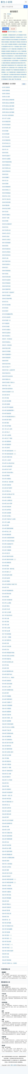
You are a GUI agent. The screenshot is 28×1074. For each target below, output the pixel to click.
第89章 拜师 (5, 360)
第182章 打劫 (5, 649)
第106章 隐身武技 (6, 413)
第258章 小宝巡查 (6, 885)
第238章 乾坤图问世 (7, 823)
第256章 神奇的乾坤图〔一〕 (9, 879)
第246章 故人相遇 (6, 848)
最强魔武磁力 (12, 37)
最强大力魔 (11, 60)
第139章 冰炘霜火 (6, 516)
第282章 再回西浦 (6, 960)
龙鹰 (3, 1019)
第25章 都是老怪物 (7, 162)
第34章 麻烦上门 (6, 190)
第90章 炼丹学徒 (6, 363)
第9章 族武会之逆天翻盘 (8, 112)
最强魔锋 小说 (17, 60)
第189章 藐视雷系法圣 (7, 671)
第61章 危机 (5, 273)
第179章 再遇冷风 (6, 640)
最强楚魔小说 (22, 53)
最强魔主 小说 (4, 72)
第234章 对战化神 (6, 811)
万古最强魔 (11, 74)
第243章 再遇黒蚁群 (7, 839)
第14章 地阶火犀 (6, 127)
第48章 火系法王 (6, 233)
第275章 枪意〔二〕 (7, 938)
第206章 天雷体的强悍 (7, 724)
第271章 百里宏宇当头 (7, 926)
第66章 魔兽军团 (6, 289)
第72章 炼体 (5, 308)
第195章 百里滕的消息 (7, 690)
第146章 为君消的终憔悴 (8, 537)
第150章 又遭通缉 (6, 550)
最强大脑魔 (15, 53)
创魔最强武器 (13, 63)
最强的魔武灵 (13, 42)
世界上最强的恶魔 (18, 65)
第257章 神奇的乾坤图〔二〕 (9, 882)
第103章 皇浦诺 (6, 404)
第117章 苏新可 (6, 447)
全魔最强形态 (16, 77)
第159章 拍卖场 (6, 578)
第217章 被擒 (5, 758)
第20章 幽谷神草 (6, 146)
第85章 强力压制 (6, 348)
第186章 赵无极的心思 (7, 662)
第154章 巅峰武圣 (6, 562)
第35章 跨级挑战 (6, 193)
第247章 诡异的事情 (7, 851)
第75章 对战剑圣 (6, 317)
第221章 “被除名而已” (7, 770)
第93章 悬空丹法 (6, 373)
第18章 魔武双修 (6, 140)
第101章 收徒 (5, 398)
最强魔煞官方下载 (21, 49)
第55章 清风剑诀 (6, 255)
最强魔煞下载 (9, 70)
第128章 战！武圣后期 (7, 481)
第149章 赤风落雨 (6, 547)
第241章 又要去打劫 (7, 832)
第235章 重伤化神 (6, 814)
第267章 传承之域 (6, 913)
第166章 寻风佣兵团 (7, 600)
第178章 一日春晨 (6, 637)
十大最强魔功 (16, 46)
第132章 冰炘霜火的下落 (8, 494)
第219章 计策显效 (6, 764)
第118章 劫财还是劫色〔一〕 (9, 450)
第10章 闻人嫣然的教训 (8, 115)
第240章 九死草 (6, 829)
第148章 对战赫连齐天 (7, 544)
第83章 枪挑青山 (6, 342)
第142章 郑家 (5, 525)
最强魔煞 (3, 53)
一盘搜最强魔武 (5, 37)
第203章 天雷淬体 (6, 714)
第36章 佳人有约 (6, 196)
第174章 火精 (5, 624)
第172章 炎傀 (5, 618)
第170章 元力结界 (6, 612)
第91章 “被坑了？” (6, 367)
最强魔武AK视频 (22, 35)
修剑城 (3, 1045)
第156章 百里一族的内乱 (8, 568)
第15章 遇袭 (5, 131)
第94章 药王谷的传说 (7, 376)
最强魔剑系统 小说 (20, 37)
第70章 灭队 (5, 301)
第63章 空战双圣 (6, 280)
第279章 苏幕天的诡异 (7, 950)
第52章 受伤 (5, 245)
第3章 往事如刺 (6, 93)
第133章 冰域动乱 (6, 497)
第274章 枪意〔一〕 (7, 935)
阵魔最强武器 (10, 65)
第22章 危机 (5, 152)
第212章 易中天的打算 (7, 742)
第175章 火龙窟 (6, 627)
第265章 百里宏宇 (6, 907)
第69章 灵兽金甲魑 (7, 298)
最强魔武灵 (5, 79)
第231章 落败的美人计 (7, 801)
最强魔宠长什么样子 (6, 49)
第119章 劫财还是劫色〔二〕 (9, 454)
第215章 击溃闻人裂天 (7, 752)
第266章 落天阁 (6, 910)
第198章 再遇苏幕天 (7, 699)
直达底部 (13, 29)
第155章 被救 (5, 565)
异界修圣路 (4, 1002)
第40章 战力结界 (6, 208)
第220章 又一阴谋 (6, 767)
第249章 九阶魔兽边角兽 (8, 857)
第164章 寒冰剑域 (6, 593)
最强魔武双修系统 (21, 72)
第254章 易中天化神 (7, 873)
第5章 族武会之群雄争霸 (8, 99)
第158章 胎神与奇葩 (7, 575)
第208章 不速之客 (6, 730)
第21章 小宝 (5, 149)
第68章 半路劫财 (6, 295)
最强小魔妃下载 (12, 79)
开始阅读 (5, 29)
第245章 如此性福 (6, 845)
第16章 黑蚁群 (5, 134)
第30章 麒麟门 (5, 177)
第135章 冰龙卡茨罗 (7, 503)
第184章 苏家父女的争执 (8, 655)
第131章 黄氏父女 (6, 491)
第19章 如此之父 (6, 143)
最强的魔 (19, 79)
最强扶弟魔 (20, 63)
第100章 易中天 (6, 395)
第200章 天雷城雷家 (7, 705)
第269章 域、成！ (6, 919)
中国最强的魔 (16, 70)
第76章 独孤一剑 (6, 320)
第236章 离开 (5, 817)
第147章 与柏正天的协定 (8, 541)
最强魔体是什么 (11, 56)
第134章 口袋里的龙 (7, 500)
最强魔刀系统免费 (21, 42)
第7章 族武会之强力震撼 (8, 106)
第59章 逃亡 (5, 267)
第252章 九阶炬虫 (6, 867)
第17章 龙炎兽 (5, 137)
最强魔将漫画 (9, 53)
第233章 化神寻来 (6, 808)
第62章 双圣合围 (6, 277)
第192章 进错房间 (6, 680)
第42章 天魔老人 (6, 214)
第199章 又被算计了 (7, 702)
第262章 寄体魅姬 (6, 898)
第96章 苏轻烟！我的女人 (8, 382)
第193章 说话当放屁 (7, 683)
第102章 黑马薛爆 (6, 401)
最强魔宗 (8, 51)
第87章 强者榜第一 (7, 354)
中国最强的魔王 (12, 72)
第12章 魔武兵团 (6, 121)
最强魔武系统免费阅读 (6, 77)
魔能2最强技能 (6, 63)
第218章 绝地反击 (6, 761)
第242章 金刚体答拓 (7, 836)
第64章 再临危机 (6, 283)
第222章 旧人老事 (6, 773)
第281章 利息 (5, 957)
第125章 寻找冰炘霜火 (7, 472)
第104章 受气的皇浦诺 (7, 407)
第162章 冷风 (5, 587)
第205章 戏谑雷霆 (6, 721)
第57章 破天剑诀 (6, 261)
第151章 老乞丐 (6, 553)
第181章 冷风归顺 (6, 646)
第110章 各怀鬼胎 (6, 426)
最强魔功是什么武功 (16, 51)
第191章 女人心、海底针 (8, 677)
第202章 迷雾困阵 (6, 711)
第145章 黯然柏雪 (6, 534)
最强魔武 (4, 972)
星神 (3, 1011)
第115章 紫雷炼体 (6, 441)
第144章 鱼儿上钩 (6, 531)
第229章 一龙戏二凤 (7, 795)
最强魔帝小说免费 (17, 44)
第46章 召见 (5, 227)
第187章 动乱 (5, 665)
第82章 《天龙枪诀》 (7, 339)
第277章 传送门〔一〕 (7, 944)
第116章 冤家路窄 (6, 444)
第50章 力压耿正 (6, 239)
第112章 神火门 (6, 432)
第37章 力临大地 (6, 199)
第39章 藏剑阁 (5, 205)
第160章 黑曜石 (6, 581)
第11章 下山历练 (6, 118)
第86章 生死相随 (6, 351)
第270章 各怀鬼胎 (6, 923)
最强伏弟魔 (18, 56)
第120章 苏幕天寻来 (7, 457)
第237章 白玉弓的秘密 (7, 820)
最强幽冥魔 (23, 74)
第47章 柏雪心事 (6, 230)
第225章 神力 (5, 783)
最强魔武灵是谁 (10, 39)
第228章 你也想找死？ (7, 792)
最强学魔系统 (17, 74)
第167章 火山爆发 (6, 603)
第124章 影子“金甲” (7, 469)
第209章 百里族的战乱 (7, 733)
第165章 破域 (5, 596)
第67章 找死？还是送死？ (8, 292)
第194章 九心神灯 (6, 686)
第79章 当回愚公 (6, 329)
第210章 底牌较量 (6, 736)
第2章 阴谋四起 (6, 90)
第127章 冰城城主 (6, 478)
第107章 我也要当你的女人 (8, 416)
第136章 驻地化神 (6, 506)
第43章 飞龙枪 (5, 217)
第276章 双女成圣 (6, 941)
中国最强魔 (23, 51)
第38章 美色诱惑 (6, 202)
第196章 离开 (5, 693)
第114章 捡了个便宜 (7, 438)
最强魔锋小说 (23, 70)
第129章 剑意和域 (6, 485)
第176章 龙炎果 (6, 631)
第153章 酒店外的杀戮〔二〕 (9, 559)
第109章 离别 (5, 422)
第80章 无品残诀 (6, 332)
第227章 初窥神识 (6, 789)
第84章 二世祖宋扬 (7, 345)
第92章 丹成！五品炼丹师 (8, 370)
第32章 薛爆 (5, 183)
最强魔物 (10, 44)
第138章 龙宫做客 (6, 513)
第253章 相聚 (5, 870)
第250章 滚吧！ (6, 860)
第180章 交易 (5, 643)
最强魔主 (7, 42)
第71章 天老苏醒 (6, 304)
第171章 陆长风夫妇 (7, 615)
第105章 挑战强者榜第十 (8, 410)
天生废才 (9, 14)
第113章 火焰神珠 (6, 435)
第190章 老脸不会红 (7, 674)
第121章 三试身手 (6, 460)
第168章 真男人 (6, 606)
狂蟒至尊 (4, 1037)
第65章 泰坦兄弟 (6, 286)
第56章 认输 (5, 258)
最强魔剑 (3, 51)
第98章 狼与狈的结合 (7, 388)
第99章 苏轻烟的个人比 (8, 391)
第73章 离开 (5, 311)
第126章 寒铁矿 (6, 475)
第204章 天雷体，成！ (7, 718)
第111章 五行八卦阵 (7, 429)
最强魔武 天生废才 (11, 58)
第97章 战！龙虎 (6, 385)
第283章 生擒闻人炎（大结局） (15, 31)
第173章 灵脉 (5, 621)
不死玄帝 (4, 993)
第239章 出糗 (5, 826)
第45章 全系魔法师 (7, 224)
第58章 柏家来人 (6, 264)
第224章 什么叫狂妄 (7, 780)
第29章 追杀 (5, 174)
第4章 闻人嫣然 (6, 96)
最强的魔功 (14, 49)
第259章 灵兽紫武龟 (7, 888)
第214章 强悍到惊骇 (7, 749)
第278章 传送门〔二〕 (7, 947)
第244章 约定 (5, 842)
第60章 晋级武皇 (6, 270)
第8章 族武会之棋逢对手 (8, 109)
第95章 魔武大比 (6, 379)
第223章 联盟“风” (6, 777)
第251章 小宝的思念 (7, 864)
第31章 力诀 (5, 180)
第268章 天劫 (5, 916)
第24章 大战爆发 (6, 158)
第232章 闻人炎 (6, 805)
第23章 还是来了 (6, 155)
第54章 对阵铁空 (6, 252)
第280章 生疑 (5, 954)
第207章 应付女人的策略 (8, 727)
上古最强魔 (4, 58)
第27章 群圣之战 (6, 168)
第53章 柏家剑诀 (6, 249)
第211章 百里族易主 (7, 739)
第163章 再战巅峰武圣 (7, 590)
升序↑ (23, 84)
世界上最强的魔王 (19, 67)
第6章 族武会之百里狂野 (8, 103)
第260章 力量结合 (6, 891)
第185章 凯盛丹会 (6, 659)
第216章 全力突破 (6, 755)
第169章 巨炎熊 (6, 609)
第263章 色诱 (5, 901)
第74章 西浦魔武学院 (7, 314)
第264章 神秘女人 (6, 904)
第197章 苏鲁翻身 (6, 696)
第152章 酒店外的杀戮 (7, 556)
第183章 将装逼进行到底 (8, 652)
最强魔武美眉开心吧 (13, 35)
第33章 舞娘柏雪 (6, 186)
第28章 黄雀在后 (6, 171)
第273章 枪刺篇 (6, 932)
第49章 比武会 (5, 236)
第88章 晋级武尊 (6, 357)
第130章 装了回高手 (7, 488)
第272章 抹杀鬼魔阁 (7, 929)
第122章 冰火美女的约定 (8, 463)
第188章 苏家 (5, 668)
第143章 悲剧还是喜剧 (7, 528)
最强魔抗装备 (20, 58)
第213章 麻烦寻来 (6, 745)
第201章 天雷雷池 (6, 708)
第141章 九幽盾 (6, 522)
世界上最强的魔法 (10, 67)
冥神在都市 (4, 1028)
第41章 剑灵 (5, 211)
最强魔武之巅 (17, 39)
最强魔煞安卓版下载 (8, 46)
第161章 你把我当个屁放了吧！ (10, 584)
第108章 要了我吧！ (7, 419)
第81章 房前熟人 (6, 336)
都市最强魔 (23, 56)
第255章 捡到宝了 (6, 876)
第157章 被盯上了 (6, 572)
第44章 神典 (5, 221)
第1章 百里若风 (6, 87)
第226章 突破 (5, 786)
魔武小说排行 (23, 46)
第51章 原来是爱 (6, 242)
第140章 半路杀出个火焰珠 (8, 519)
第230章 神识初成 (6, 798)
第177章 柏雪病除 (6, 634)
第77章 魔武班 (5, 323)
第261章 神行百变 (6, 895)
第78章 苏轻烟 (5, 326)
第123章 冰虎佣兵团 (7, 466)
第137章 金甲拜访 (6, 509)
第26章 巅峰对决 (6, 165)
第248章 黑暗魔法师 (7, 854)
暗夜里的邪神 (5, 985)
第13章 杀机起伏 (6, 124)
